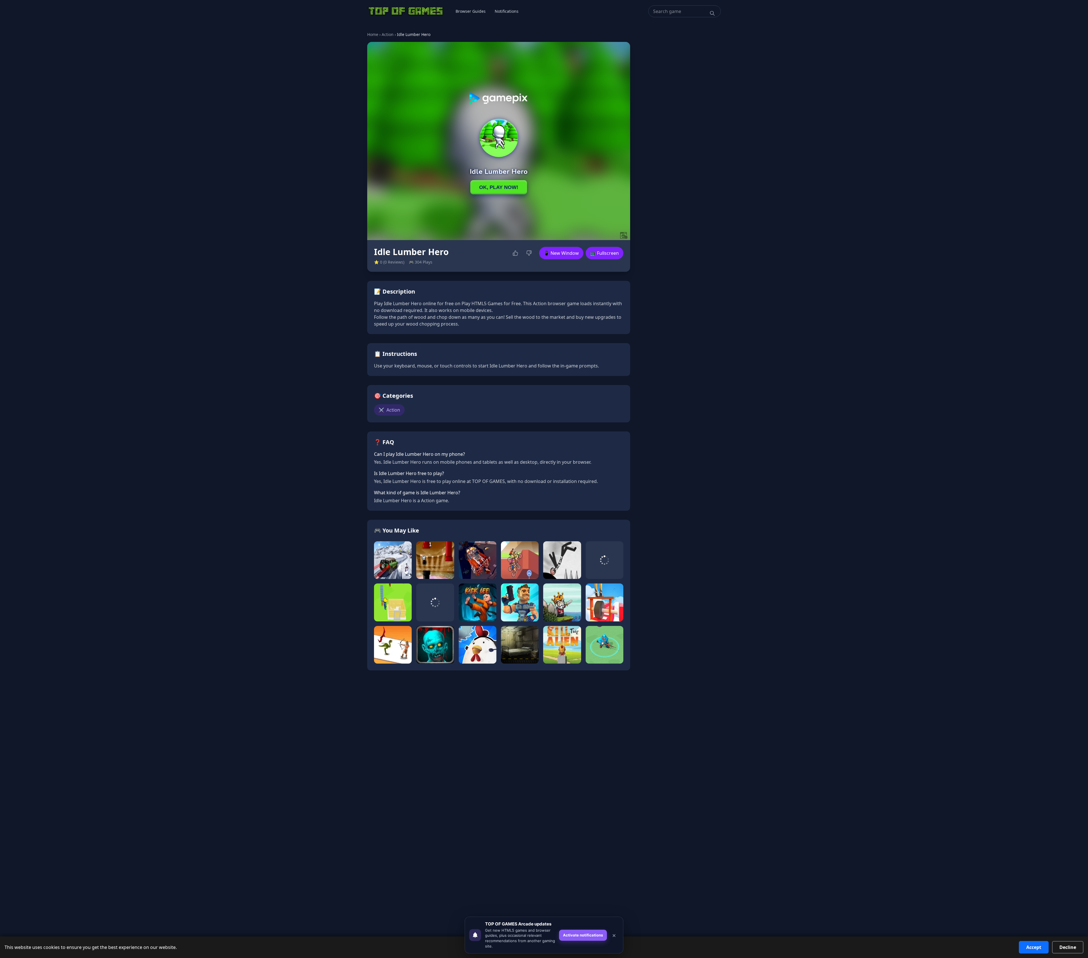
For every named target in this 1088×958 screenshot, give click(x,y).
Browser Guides (471, 11)
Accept (1033, 947)
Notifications (506, 11)
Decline (1067, 947)
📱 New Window (561, 253)
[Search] (712, 13)
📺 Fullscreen (604, 253)
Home (372, 34)
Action (388, 34)
